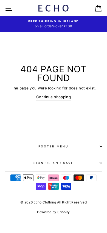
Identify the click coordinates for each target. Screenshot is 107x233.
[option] (53, 24)
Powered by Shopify (53, 212)
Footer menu (53, 146)
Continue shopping (53, 97)
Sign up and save (53, 163)
